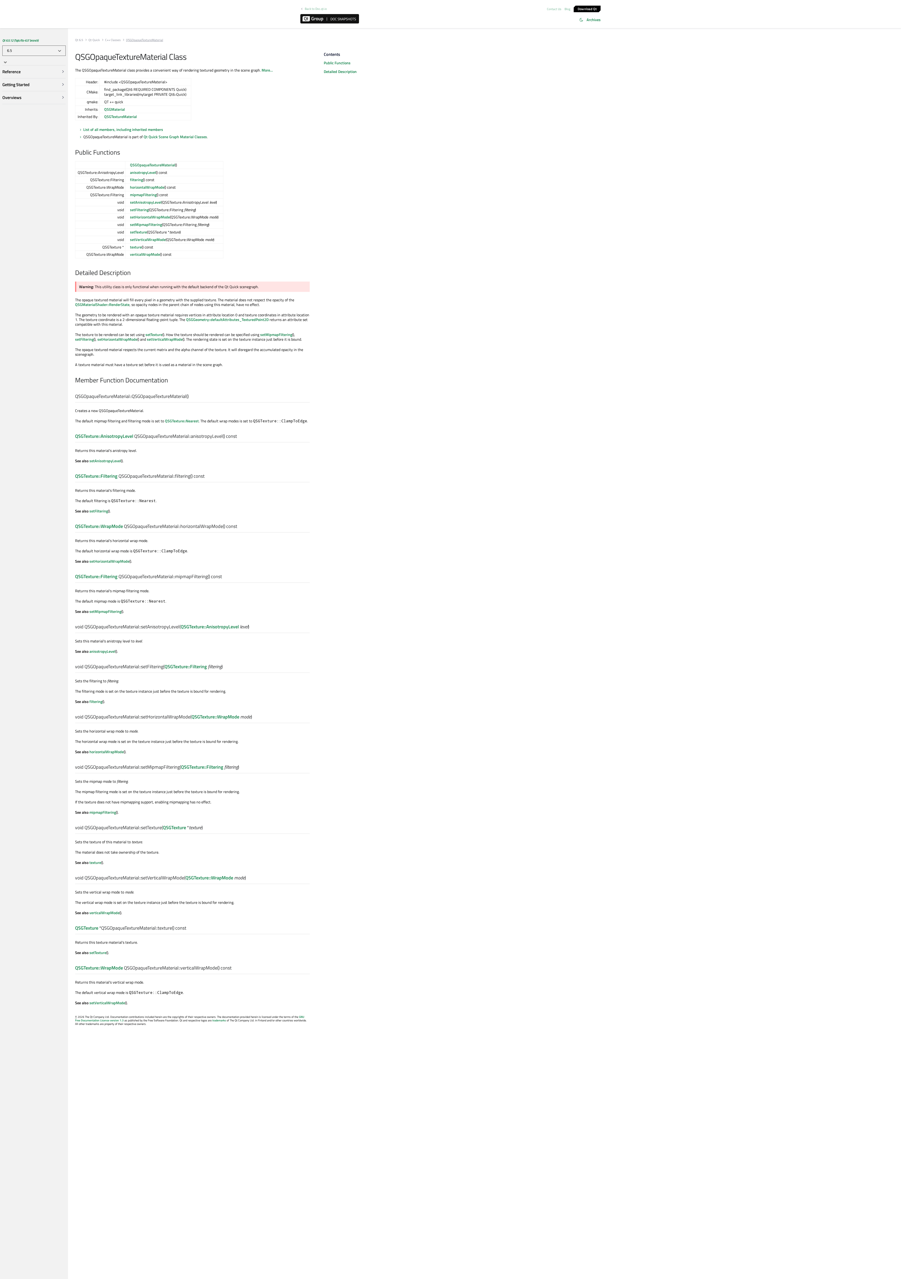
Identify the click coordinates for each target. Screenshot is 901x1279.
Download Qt (587, 8)
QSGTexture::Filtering (96, 476)
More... (267, 70)
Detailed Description (340, 71)
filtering (136, 180)
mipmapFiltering (143, 195)
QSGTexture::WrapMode (99, 526)
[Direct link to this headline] (122, 153)
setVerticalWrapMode (148, 239)
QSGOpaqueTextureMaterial (152, 165)
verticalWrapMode (145, 254)
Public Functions (337, 63)
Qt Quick (94, 40)
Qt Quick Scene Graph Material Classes (175, 137)
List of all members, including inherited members (123, 129)
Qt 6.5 (79, 40)
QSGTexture (174, 827)
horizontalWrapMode (147, 187)
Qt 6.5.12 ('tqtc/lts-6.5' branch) (20, 40)
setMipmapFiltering (146, 224)
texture (136, 247)
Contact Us (554, 9)
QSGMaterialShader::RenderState (102, 304)
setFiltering (139, 210)
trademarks (219, 1020)
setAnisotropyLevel (145, 202)
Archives (594, 20)
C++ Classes (113, 40)
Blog (567, 9)
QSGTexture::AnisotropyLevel (104, 436)
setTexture (138, 232)
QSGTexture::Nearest (182, 421)
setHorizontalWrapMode (150, 217)
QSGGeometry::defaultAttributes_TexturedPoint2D (227, 319)
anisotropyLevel (143, 172)
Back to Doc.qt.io (316, 8)
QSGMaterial (114, 109)
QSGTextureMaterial (120, 116)
